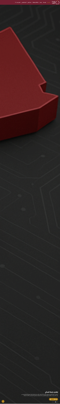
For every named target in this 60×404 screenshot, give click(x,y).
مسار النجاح (29, 2)
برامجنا (41, 2)
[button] (57, 402)
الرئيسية (48, 2)
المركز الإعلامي (24, 2)
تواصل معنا (18, 2)
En (15, 2)
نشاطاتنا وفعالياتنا (35, 2)
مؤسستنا (44, 2)
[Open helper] (3, 401)
